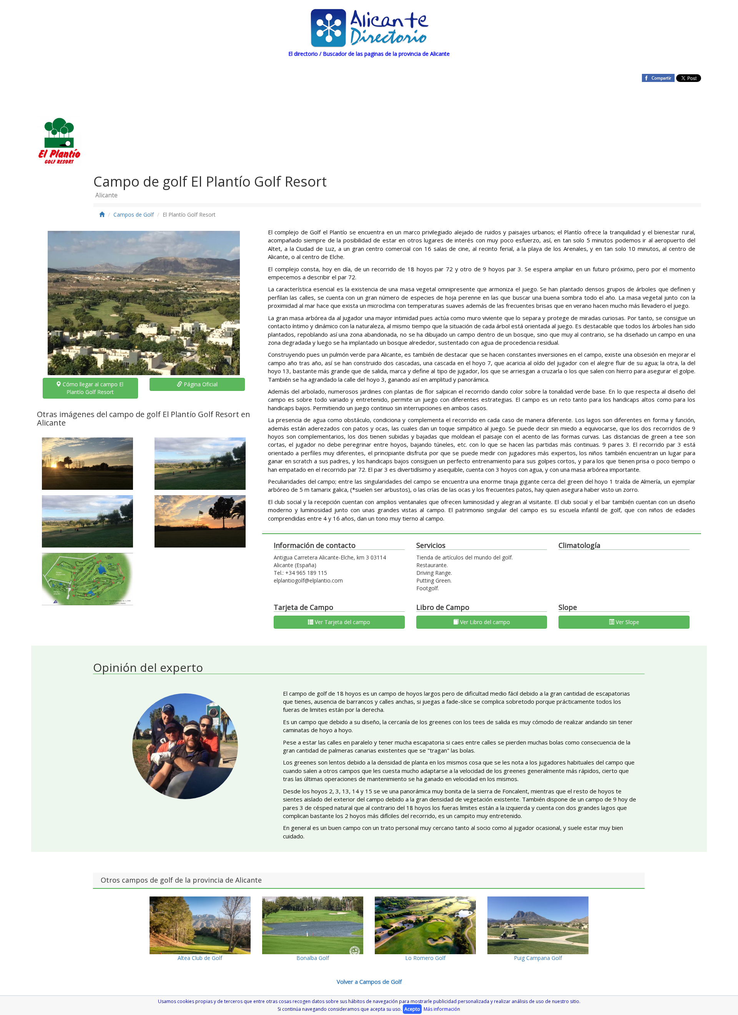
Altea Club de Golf (200, 958)
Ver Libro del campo (484, 622)
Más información (442, 1009)
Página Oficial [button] (200, 384)
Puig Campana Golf (538, 958)
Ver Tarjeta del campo (341, 622)
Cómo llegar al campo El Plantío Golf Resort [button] (93, 388)
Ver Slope (626, 622)
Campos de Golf (133, 214)
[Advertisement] (345, 115)
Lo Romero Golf (425, 958)
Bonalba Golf (312, 958)
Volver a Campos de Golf (369, 981)
